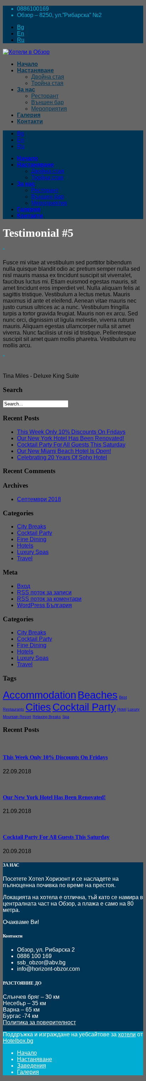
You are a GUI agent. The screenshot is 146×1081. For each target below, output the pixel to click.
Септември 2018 (39, 499)
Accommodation (39, 695)
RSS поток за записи (44, 592)
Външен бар (47, 102)
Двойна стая (47, 77)
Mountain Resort (17, 717)
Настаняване (34, 1059)
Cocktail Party (34, 533)
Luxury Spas (33, 552)
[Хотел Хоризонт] (26, 52)
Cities (38, 707)
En (20, 33)
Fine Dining (31, 539)
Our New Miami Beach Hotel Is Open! (64, 451)
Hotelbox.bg (18, 1041)
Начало (27, 1053)
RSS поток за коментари (49, 599)
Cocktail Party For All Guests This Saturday (71, 445)
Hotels (25, 546)
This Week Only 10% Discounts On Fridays (71, 432)
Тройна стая (47, 83)
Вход (23, 586)
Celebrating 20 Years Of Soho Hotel (62, 457)
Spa (65, 717)
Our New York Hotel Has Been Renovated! (70, 438)
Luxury (134, 709)
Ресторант (44, 96)
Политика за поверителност (39, 1022)
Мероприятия (49, 109)
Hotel (121, 709)
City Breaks (31, 526)
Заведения (31, 1066)
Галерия (28, 1072)
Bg (20, 27)
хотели (127, 1034)
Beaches (98, 695)
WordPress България (44, 605)
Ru (20, 40)
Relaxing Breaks (47, 717)
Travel (25, 558)
